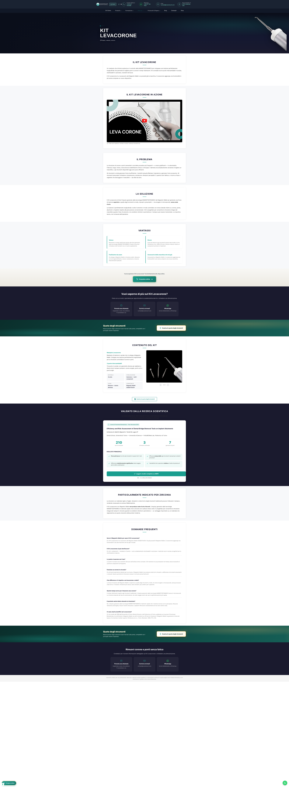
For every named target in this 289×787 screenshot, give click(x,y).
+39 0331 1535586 (129, 4)
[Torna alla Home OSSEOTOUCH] (102, 4)
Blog (165, 10)
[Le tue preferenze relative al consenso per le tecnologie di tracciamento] (2, 784)
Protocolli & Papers (154, 10)
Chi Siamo (108, 10)
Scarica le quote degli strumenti (146, 399)
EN (121, 4)
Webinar (140, 10)
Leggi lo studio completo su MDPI (147, 474)
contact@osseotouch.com (168, 4)
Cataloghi (173, 10)
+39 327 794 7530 (147, 4)
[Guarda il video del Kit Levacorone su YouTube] (144, 121)
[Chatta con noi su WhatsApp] (285, 783)
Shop (182, 10)
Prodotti (118, 10)
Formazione (129, 10)
